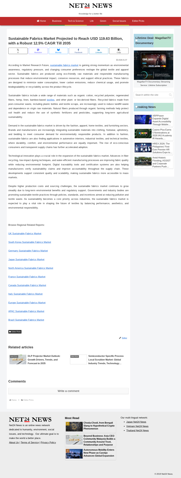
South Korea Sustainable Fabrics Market (29, 242)
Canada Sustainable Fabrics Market (27, 285)
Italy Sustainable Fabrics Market (25, 294)
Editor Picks (16, 332)
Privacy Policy (48, 442)
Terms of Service (30, 442)
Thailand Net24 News (137, 430)
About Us (14, 442)
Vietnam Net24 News (137, 426)
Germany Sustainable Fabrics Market (28, 250)
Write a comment (68, 391)
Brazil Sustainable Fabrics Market (26, 320)
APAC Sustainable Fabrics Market (26, 311)
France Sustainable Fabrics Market (26, 276)
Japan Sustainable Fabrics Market (26, 259)
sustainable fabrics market (64, 65)
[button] (119, 51)
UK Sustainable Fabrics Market (24, 233)
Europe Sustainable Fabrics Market (27, 302)
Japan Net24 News (136, 422)
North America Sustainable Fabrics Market (30, 268)
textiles (50, 99)
